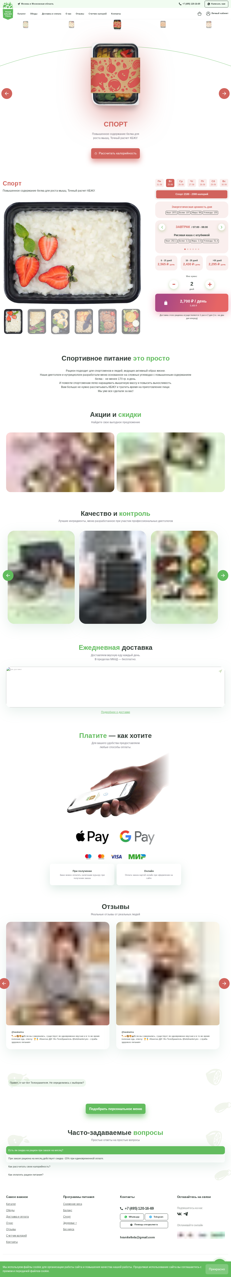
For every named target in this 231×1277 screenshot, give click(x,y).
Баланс (67, 1210)
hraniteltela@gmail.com (137, 1237)
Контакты (116, 14)
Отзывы (80, 14)
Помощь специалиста (146, 1224)
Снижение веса (72, 1204)
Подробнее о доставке (115, 712)
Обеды (33, 14)
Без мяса (68, 1229)
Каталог (22, 14)
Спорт (67, 1216)
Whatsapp (134, 1217)
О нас (68, 14)
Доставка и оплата (51, 14)
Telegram (158, 1217)
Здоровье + (70, 1223)
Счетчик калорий (98, 14)
